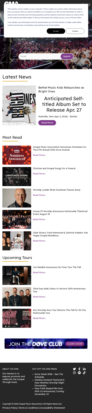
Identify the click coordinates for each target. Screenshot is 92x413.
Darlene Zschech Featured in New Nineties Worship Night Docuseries (49, 382)
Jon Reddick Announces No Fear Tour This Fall (57, 267)
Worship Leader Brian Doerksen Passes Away (56, 189)
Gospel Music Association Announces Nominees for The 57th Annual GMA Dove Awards (59, 148)
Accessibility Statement (52, 407)
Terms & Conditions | (29, 407)
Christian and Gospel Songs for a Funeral (54, 168)
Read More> (39, 155)
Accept (56, 31)
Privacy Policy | (10, 407)
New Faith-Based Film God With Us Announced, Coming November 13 (49, 391)
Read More (47, 122)
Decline (75, 31)
